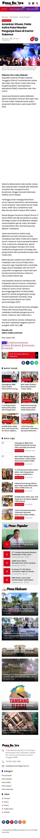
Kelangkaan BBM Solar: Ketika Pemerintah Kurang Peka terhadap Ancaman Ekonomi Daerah (9, 386)
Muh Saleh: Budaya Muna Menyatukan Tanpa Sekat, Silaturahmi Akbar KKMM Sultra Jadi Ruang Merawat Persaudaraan (28, 386)
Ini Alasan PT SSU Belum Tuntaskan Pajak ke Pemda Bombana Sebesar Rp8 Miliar (23, 570)
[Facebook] (23, 363)
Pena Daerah (7, 775)
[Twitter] (28, 363)
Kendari (7, 798)
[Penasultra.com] (13, 3)
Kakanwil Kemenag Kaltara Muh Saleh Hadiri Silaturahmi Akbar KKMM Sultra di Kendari (29, 407)
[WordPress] (16, 822)
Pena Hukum (7, 786)
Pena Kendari (6, 20)
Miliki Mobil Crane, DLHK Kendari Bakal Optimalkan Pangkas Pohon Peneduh (22, 579)
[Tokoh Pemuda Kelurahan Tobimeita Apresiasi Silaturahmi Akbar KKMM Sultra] (29, 418)
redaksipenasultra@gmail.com (17, 766)
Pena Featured (7, 789)
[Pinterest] (12, 822)
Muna (6, 802)
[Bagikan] (36, 39)
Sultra (6, 805)
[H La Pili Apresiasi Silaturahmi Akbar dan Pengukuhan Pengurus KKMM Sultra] (10, 397)
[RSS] (24, 822)
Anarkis (7, 345)
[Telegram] (32, 363)
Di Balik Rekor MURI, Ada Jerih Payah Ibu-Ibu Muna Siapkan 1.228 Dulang (10, 428)
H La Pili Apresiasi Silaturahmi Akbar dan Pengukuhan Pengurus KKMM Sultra (9, 407)
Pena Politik (6, 782)
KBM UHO (18, 345)
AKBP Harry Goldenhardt (19, 343)
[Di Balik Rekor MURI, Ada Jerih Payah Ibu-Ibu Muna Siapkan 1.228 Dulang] (10, 418)
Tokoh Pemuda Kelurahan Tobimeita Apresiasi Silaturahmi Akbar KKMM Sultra (29, 428)
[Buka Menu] (33, 3)
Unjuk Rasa (9, 348)
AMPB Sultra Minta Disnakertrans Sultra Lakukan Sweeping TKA (23, 562)
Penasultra (5, 38)
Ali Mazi (7, 812)
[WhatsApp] (36, 363)
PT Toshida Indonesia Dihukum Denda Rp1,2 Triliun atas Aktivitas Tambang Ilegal (24, 553)
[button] (29, 3)
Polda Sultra (30, 345)
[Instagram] (20, 822)
